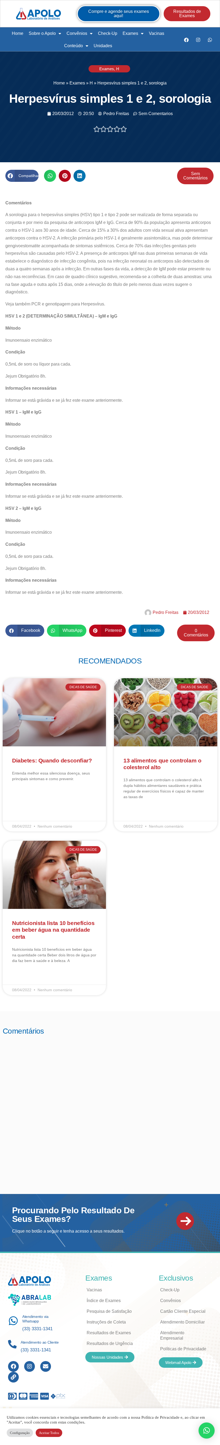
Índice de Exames (104, 1300)
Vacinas (156, 33)
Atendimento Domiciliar (182, 1322)
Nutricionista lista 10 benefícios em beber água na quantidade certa (53, 929)
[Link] (13, 1377)
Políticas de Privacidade (183, 1349)
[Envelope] (45, 1366)
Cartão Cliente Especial (183, 1311)
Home (17, 33)
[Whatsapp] (209, 39)
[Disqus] (110, 1107)
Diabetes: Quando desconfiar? (52, 760)
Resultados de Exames (109, 1332)
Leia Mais (19, 794)
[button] (22, 176)
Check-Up (107, 33)
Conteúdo (73, 45)
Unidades (103, 45)
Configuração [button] (20, 1433)
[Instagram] (198, 39)
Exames (130, 33)
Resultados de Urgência (110, 1343)
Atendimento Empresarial (172, 1335)
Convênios (77, 33)
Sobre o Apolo (42, 33)
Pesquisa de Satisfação (109, 1311)
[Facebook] (186, 39)
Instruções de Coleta (106, 1322)
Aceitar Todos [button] (49, 1433)
